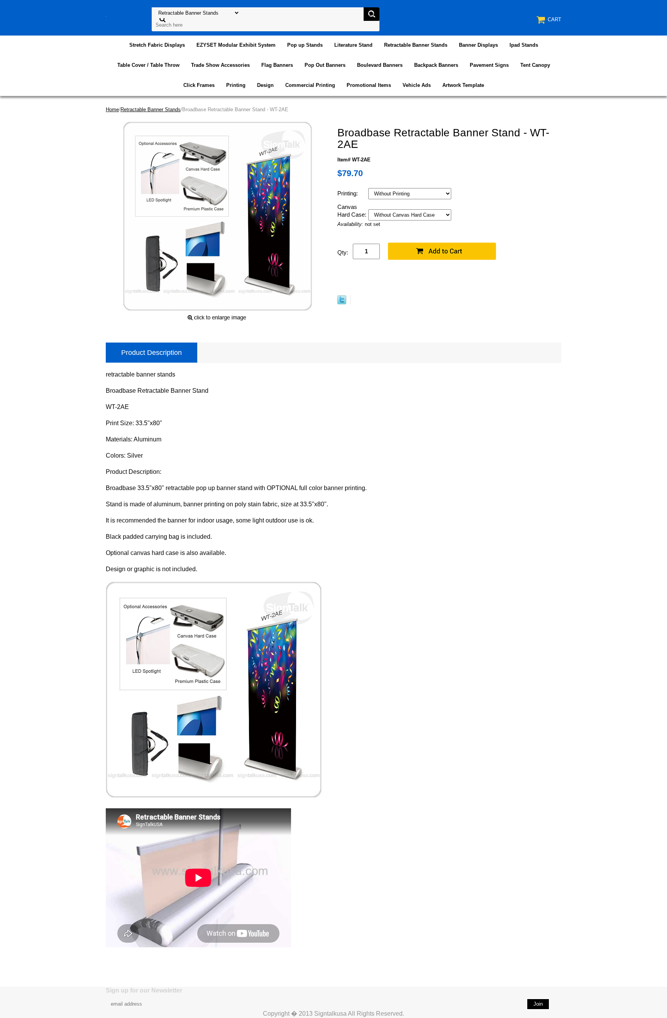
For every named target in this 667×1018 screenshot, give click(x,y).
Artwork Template (463, 85)
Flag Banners (277, 65)
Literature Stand (353, 45)
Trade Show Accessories (220, 65)
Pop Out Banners (325, 65)
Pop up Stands (305, 45)
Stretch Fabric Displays (157, 45)
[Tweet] (341, 302)
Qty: (342, 252)
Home (112, 109)
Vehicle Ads (417, 85)
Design (265, 85)
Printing (235, 85)
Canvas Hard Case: (352, 211)
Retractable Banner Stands (415, 45)
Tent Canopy (535, 65)
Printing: (348, 193)
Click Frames (199, 85)
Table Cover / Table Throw (148, 65)
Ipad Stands (524, 45)
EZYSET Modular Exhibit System (236, 45)
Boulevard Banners (380, 65)
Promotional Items (369, 85)
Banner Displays (478, 45)
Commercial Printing (310, 85)
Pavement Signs (489, 65)
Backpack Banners (436, 65)
